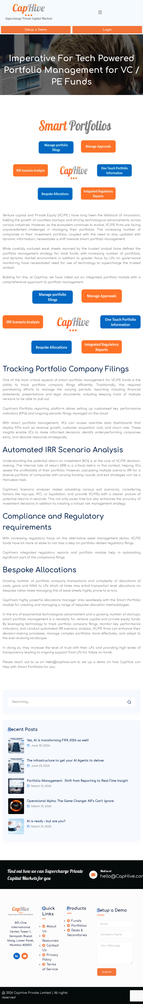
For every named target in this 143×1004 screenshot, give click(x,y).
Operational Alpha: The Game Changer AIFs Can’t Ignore (70, 801)
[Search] (132, 701)
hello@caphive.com (61, 662)
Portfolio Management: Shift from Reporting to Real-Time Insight (77, 780)
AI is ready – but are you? (46, 821)
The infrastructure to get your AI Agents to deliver (65, 760)
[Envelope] (24, 956)
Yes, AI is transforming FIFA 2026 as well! (58, 740)
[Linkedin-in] (16, 956)
